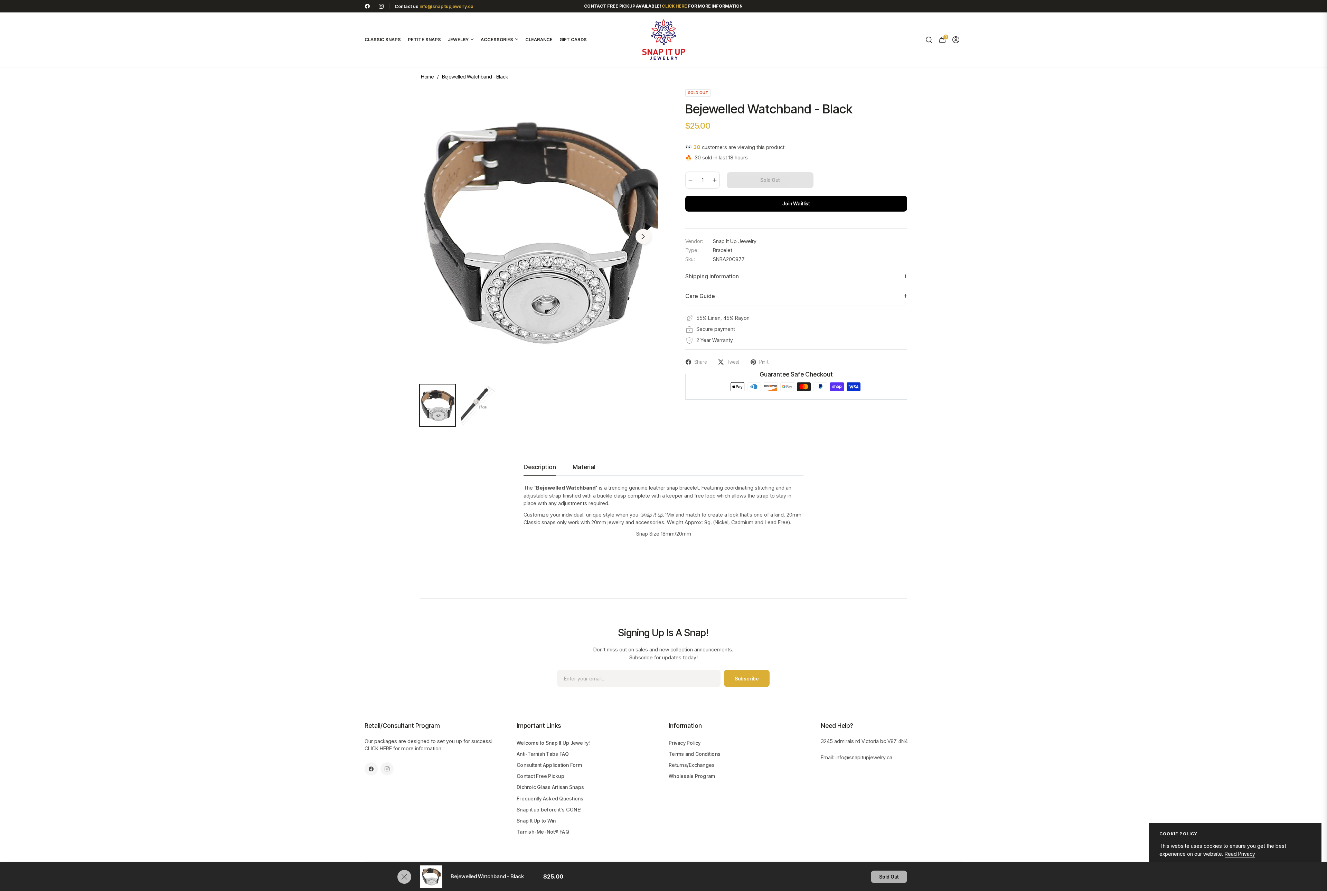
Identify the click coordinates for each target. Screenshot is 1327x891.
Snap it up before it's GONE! (549, 810)
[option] (539, 232)
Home (427, 77)
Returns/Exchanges (692, 765)
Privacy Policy (685, 743)
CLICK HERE (378, 748)
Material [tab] (584, 467)
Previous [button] (435, 236)
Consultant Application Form (549, 765)
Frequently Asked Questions (550, 798)
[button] (928, 39)
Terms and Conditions (695, 754)
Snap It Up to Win (536, 821)
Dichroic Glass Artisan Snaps (550, 787)
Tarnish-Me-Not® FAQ (543, 832)
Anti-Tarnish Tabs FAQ (543, 754)
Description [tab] (540, 467)
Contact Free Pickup (540, 776)
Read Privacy (1240, 854)
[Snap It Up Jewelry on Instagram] (381, 6)
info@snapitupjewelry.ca (446, 6)
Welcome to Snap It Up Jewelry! (553, 743)
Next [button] (643, 236)
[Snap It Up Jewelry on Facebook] (367, 6)
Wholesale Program (692, 776)
